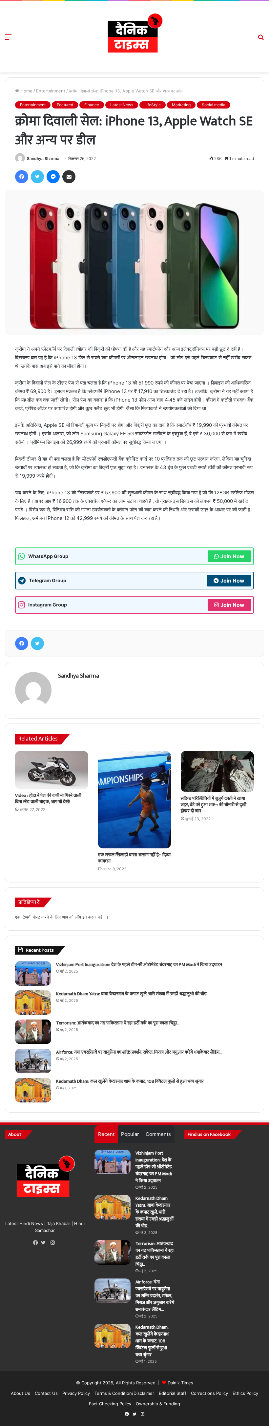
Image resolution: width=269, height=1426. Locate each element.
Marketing (181, 104)
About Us (20, 1393)
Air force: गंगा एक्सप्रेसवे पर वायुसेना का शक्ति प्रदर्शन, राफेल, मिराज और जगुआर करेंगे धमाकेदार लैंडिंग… (139, 1052)
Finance (91, 104)
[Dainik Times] (134, 37)
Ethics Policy (245, 1393)
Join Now (232, 556)
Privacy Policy (76, 1393)
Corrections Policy (209, 1393)
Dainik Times (180, 1382)
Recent (106, 1134)
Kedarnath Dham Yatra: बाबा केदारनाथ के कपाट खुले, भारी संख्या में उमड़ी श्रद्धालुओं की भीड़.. (132, 994)
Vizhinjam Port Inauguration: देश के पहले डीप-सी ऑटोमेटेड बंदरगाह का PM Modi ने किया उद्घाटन (139, 964)
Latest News (121, 104)
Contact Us (46, 1393)
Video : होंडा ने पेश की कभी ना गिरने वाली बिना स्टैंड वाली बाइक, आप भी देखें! (48, 798)
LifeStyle (152, 104)
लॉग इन (81, 917)
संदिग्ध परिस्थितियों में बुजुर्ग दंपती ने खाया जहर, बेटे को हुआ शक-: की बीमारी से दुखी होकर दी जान (213, 805)
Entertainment (50, 90)
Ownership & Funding (158, 1403)
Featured (65, 104)
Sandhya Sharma (43, 158)
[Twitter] (45, 1243)
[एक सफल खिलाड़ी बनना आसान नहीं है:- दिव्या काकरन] (134, 799)
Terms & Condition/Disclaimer (124, 1393)
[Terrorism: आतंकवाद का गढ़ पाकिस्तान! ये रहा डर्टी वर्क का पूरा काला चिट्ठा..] (33, 1032)
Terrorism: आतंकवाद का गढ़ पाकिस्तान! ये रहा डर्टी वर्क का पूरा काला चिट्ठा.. (117, 1023)
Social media (213, 104)
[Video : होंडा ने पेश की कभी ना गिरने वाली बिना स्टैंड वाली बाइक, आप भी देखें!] (51, 770)
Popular (130, 1134)
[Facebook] (37, 1243)
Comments (158, 1134)
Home (25, 90)
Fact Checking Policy (110, 1403)
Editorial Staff (172, 1393)
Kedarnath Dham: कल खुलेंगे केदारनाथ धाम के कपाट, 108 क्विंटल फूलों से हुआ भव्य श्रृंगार (130, 1081)
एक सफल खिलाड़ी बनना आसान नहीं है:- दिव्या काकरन (134, 858)
